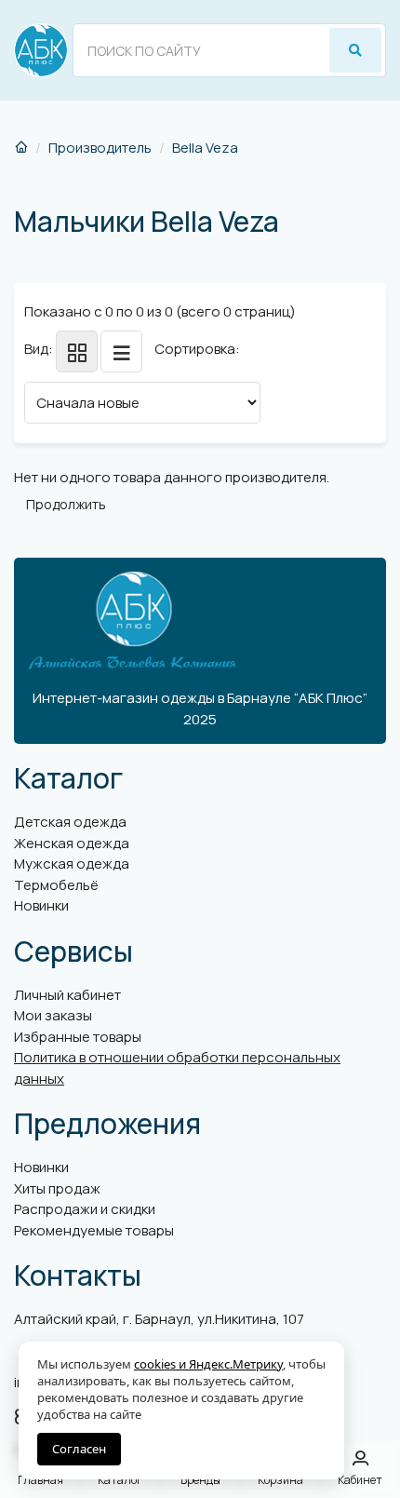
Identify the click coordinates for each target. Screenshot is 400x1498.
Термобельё (56, 885)
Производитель (100, 147)
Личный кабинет (67, 995)
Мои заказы (53, 1015)
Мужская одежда (71, 863)
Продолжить (66, 504)
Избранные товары (77, 1036)
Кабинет (360, 1480)
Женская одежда (71, 843)
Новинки (41, 905)
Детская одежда (70, 821)
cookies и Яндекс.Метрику (208, 1364)
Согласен (79, 1448)
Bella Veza (205, 147)
